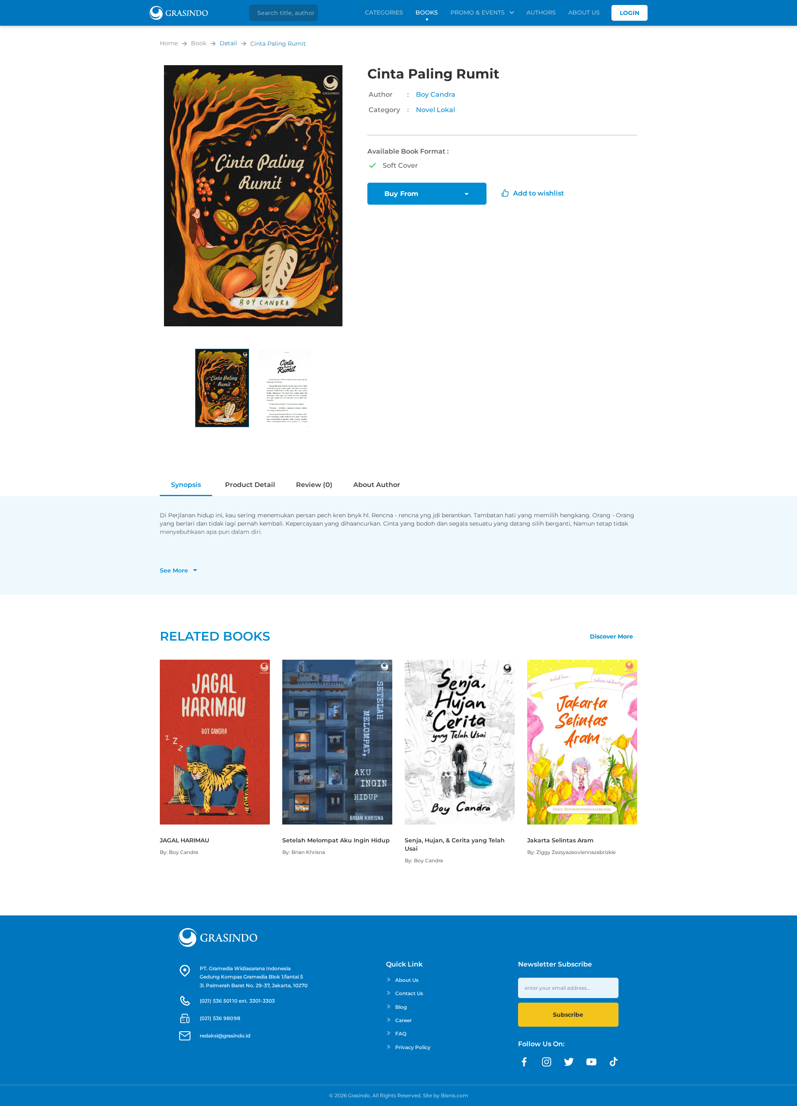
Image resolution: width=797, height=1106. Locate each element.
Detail (228, 43)
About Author (376, 485)
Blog (401, 1007)
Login (629, 13)
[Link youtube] (591, 1062)
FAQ (400, 1033)
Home (169, 43)
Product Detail (250, 485)
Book (198, 43)
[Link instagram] (546, 1062)
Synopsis (186, 485)
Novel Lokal (435, 110)
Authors (541, 12)
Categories (384, 12)
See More (174, 570)
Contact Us (409, 993)
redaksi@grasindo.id (225, 1036)
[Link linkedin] (614, 1062)
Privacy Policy (412, 1047)
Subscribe (568, 1014)
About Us (584, 12)
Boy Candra (435, 94)
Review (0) (314, 485)
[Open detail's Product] (215, 664)
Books (427, 12)
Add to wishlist (538, 193)
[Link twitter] (569, 1062)
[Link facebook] (524, 1062)
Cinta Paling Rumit (278, 43)
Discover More (611, 636)
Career (403, 1020)
